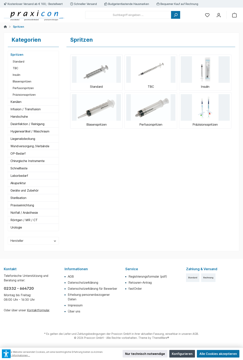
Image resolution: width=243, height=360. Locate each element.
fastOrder (135, 288)
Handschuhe (19, 116)
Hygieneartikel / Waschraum (29, 131)
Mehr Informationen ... (18, 355)
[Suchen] (175, 15)
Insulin (16, 74)
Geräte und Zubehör (24, 190)
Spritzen (16, 54)
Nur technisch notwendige (145, 354)
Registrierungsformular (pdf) (148, 276)
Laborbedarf (19, 176)
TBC (15, 68)
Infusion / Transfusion (25, 109)
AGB (71, 276)
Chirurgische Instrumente (27, 161)
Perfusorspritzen (23, 88)
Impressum (75, 305)
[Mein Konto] (218, 15)
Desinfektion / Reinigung (27, 124)
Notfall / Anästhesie (24, 212)
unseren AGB (189, 333)
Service (131, 269)
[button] (6, 353)
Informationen (76, 269)
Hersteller (16, 241)
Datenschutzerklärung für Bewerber (92, 288)
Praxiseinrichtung (22, 205)
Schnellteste (19, 168)
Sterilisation (18, 198)
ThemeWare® (160, 337)
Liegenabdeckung (22, 139)
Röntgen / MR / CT (24, 220)
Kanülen (15, 102)
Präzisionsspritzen (24, 94)
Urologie (16, 227)
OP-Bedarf (18, 153)
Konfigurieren (182, 354)
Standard (18, 61)
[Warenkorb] (234, 15)
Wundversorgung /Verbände (29, 146)
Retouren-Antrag (140, 282)
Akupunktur (18, 183)
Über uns (74, 311)
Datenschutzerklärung (83, 282)
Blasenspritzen (22, 81)
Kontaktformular (38, 310)
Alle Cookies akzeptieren (218, 354)
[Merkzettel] (207, 15)
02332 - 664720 (19, 288)
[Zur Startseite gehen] (34, 14)
